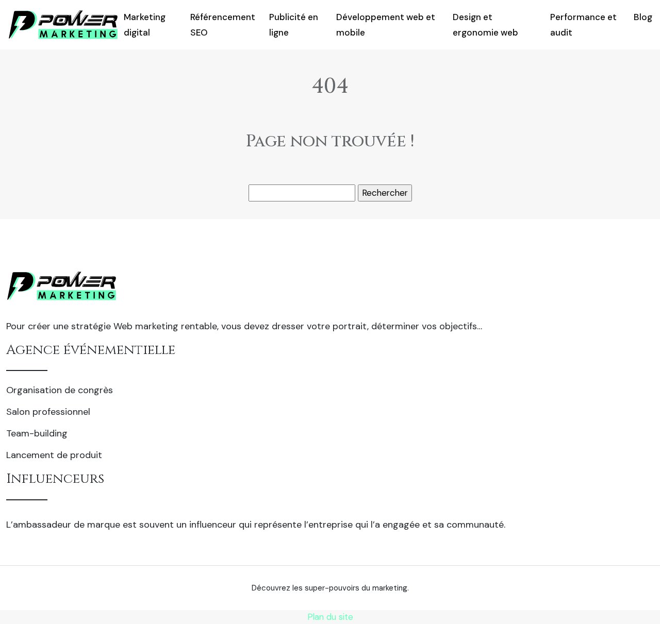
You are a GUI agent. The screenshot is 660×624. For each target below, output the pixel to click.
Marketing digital (145, 24)
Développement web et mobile (385, 24)
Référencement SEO (222, 24)
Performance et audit (583, 24)
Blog (643, 17)
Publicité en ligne (293, 24)
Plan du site (330, 616)
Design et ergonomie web (485, 24)
